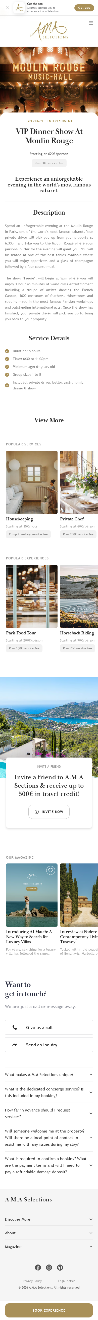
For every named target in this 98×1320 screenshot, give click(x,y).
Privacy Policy (32, 1281)
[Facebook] (38, 1268)
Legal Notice (66, 1281)
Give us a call (39, 1027)
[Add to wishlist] (50, 870)
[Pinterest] (60, 1268)
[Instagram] (49, 1268)
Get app (84, 7)
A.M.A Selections (28, 1200)
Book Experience (48, 1310)
